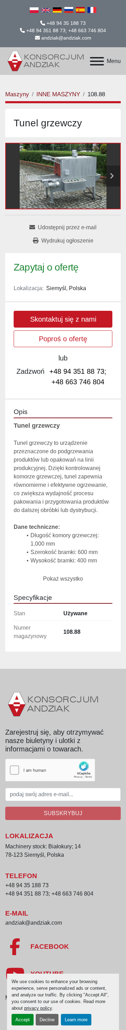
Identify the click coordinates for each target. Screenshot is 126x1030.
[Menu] (97, 61)
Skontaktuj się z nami (63, 319)
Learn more (76, 1019)
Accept (22, 1019)
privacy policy (38, 1008)
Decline (47, 1019)
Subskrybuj (63, 813)
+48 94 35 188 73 (66, 23)
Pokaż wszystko (63, 579)
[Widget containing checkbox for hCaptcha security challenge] (50, 770)
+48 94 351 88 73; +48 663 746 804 (66, 30)
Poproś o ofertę (63, 339)
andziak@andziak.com (66, 38)
